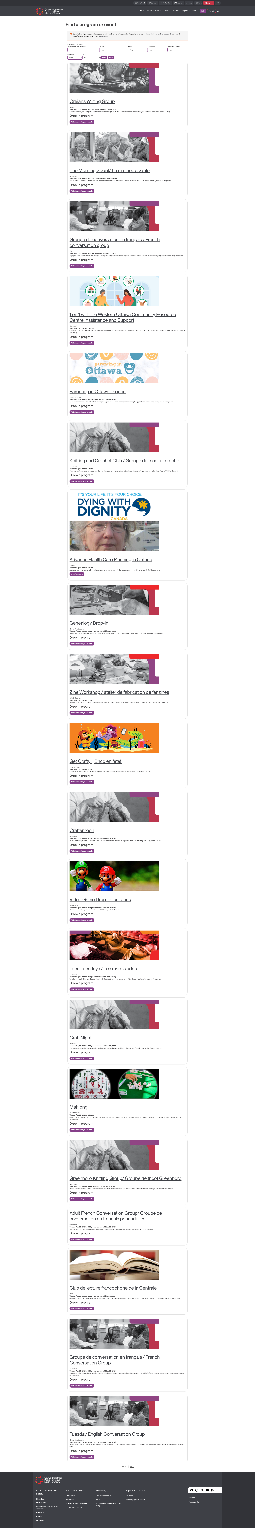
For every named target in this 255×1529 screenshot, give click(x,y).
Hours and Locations (162, 11)
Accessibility (194, 1502)
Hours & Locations (75, 1490)
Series (130, 46)
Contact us (40, 1513)
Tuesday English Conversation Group (107, 1434)
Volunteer (129, 1496)
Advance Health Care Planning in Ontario (111, 559)
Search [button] (218, 11)
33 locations (103, 36)
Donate (153, 3)
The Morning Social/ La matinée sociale (110, 170)
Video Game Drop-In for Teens (100, 899)
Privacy (192, 1498)
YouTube (207, 1490)
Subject (103, 46)
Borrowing (101, 1490)
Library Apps (217, 1490)
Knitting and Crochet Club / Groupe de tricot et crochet (125, 460)
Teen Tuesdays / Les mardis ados (103, 968)
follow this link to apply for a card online (159, 34)
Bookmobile (70, 1500)
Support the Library (135, 1490)
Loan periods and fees (103, 1496)
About (141, 11)
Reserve (179, 3)
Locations (151, 46)
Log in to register (77, 574)
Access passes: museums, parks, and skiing (109, 1504)
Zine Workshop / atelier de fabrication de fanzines (119, 692)
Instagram (196, 1490)
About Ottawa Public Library (46, 1492)
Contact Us (166, 3)
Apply (104, 57)
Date (84, 54)
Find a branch (70, 1496)
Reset (111, 57)
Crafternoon (82, 830)
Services (176, 11)
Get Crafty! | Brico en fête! (96, 761)
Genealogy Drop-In (89, 623)
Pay (199, 3)
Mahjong (79, 1107)
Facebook (191, 1490)
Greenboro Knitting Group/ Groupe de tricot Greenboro (125, 1178)
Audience (70, 54)
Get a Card (141, 3)
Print (190, 3)
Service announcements (74, 1507)
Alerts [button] (211, 11)
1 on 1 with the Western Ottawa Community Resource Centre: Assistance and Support (123, 317)
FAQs (98, 1500)
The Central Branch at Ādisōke (76, 1503)
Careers (39, 1516)
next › (132, 1467)
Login (209, 3)
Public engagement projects (135, 1500)
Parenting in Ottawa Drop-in (98, 391)
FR (218, 3)
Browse (149, 11)
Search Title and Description (77, 46)
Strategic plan (41, 1503)
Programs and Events (189, 11)
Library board (40, 1499)
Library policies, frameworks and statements (47, 1508)
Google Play (212, 1490)
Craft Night (81, 1038)
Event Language (173, 46)
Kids (202, 11)
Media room (40, 1520)
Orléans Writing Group (92, 101)
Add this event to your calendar (82, 122)
